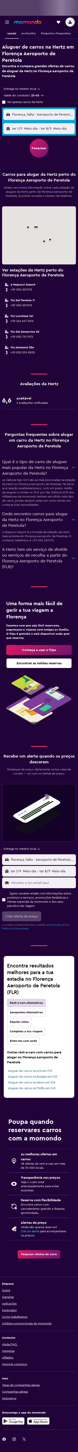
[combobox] (22, 89)
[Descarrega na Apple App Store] (38, 1421)
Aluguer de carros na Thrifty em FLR (32, 1088)
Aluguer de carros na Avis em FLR (30, 1071)
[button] (7, 22)
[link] (39, 650)
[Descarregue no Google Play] (13, 1421)
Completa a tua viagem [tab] (26, 1031)
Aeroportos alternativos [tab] (26, 1012)
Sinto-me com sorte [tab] (23, 1041)
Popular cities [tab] (19, 1022)
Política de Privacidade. (15, 928)
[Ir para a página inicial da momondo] (27, 22)
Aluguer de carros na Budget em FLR (32, 1076)
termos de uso (57, 925)
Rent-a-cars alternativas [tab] (26, 1002)
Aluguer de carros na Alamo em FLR (31, 1082)
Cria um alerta (30, 1231)
